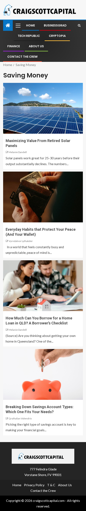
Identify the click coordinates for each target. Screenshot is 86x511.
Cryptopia (57, 36)
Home (30, 25)
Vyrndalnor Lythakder (21, 241)
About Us (36, 46)
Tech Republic (29, 36)
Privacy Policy (34, 485)
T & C (51, 485)
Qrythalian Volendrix (20, 418)
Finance (13, 46)
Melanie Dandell (18, 152)
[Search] (79, 25)
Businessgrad (55, 25)
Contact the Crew (22, 57)
